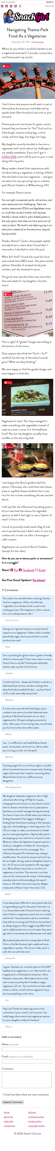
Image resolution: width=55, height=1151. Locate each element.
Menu (48, 6)
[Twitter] (11, 6)
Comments (37, 42)
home (6, 1112)
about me (8, 1117)
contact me (9, 1126)
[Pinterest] (2, 6)
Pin (16, 570)
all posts (32, 1112)
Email (42, 570)
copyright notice (36, 1126)
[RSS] (15, 6)
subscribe (8, 1121)
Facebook (28, 570)
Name (5, 1044)
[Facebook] (6, 6)
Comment (7, 1069)
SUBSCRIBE (9, 157)
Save (8, 66)
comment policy (36, 1117)
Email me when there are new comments (26, 1095)
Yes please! (38, 580)
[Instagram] (20, 6)
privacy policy (35, 1121)
